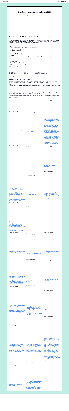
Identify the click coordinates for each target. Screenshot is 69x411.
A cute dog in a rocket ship (49, 226)
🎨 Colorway (5, 1)
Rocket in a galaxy (30, 131)
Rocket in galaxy (47, 309)
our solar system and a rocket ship (34, 253)
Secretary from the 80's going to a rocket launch (50, 166)
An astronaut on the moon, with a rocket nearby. (16, 131)
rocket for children (30, 226)
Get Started (63, 1)
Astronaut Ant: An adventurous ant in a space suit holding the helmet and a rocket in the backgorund (17, 166)
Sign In (59, 1)
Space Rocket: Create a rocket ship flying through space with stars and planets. (33, 280)
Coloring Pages (12, 8)
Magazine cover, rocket (31, 194)
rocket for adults (30, 166)
